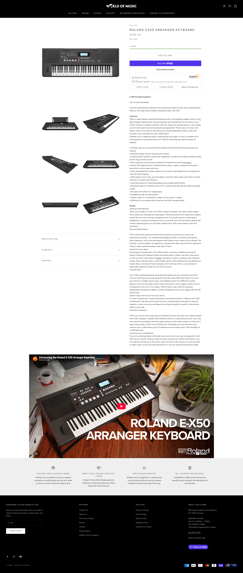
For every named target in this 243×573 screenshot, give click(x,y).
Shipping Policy (142, 522)
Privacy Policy (141, 514)
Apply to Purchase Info (190, 87)
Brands (82, 522)
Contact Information (144, 527)
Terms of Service (142, 510)
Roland (134, 25)
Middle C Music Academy (89, 535)
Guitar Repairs (84, 531)
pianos (188, 162)
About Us (83, 514)
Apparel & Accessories (162, 13)
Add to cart (165, 55)
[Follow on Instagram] (14, 556)
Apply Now (142, 87)
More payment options (165, 69)
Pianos (97, 13)
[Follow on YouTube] (20, 556)
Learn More (166, 87)
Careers (82, 527)
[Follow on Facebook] (7, 556)
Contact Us (83, 510)
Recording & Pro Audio (132, 13)
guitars (159, 258)
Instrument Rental (86, 518)
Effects (110, 13)
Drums (85, 13)
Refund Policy (141, 518)
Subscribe (16, 531)
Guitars (72, 13)
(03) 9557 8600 (194, 532)
